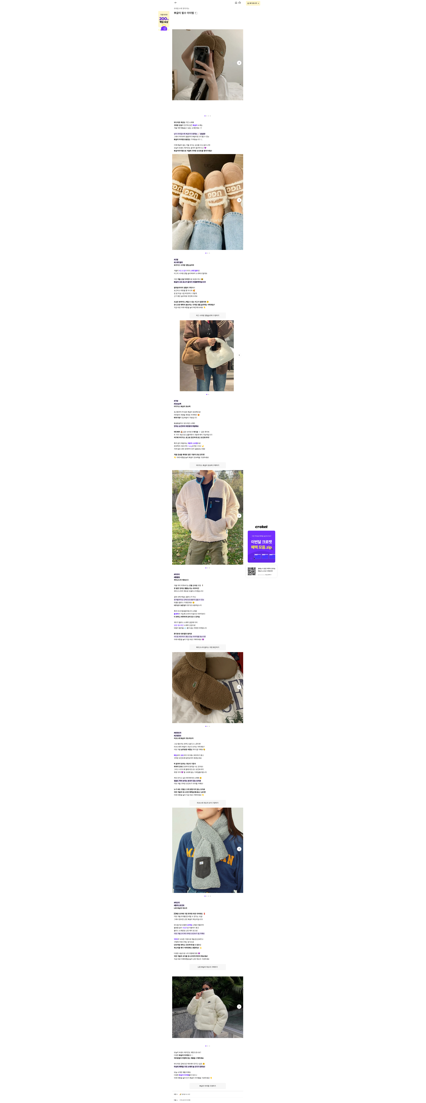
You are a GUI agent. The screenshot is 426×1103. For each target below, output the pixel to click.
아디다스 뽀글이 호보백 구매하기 (207, 465)
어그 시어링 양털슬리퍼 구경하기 (207, 315)
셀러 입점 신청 (253, 3)
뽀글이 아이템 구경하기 (207, 1086)
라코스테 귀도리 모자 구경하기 (207, 803)
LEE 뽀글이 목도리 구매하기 (208, 967)
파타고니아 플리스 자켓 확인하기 (207, 647)
